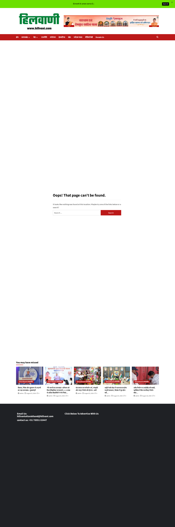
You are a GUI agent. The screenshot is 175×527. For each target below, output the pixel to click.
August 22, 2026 (31, 393)
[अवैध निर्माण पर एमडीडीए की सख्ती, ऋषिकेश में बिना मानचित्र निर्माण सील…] (145, 376)
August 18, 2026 (147, 396)
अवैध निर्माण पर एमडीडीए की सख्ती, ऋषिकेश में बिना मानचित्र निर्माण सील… (144, 390)
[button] (157, 37)
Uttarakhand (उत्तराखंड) (26, 382)
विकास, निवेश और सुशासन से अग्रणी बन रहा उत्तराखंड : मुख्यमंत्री (29, 389)
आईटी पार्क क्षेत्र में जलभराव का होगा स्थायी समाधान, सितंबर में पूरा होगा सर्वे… (116, 390)
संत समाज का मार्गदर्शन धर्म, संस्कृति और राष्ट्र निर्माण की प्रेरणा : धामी (87, 389)
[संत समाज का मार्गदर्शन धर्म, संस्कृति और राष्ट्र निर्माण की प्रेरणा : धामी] (87, 376)
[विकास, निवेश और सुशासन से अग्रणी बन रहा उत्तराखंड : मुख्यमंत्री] (29, 376)
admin (22, 393)
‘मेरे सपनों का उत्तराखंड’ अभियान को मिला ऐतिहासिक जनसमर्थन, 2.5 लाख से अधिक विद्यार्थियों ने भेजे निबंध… (58, 390)
